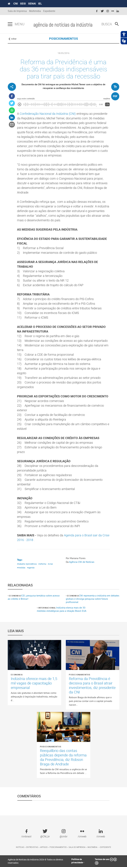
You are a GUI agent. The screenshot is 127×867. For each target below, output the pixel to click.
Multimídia (35, 11)
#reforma (42, 564)
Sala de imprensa (77, 847)
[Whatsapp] (12, 110)
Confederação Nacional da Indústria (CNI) (48, 114)
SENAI (32, 3)
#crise (50, 564)
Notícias (20, 847)
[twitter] (102, 11)
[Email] (12, 125)
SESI (23, 3)
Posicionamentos (79, 674)
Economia (15, 595)
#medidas (21, 567)
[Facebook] (12, 96)
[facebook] (96, 11)
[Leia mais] (34, 655)
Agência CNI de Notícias (81, 561)
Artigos (44, 847)
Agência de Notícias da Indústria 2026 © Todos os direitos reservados (35, 861)
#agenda (30, 567)
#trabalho (21, 564)
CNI (15, 3)
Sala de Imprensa (17, 11)
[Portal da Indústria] (9, 3)
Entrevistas (32, 847)
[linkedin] (117, 11)
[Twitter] (12, 103)
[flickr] (113, 11)
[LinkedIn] (12, 117)
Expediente (49, 11)
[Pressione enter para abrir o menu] (10, 24)
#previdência (31, 564)
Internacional (47, 607)
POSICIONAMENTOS (63, 38)
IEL (40, 3)
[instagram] (107, 11)
